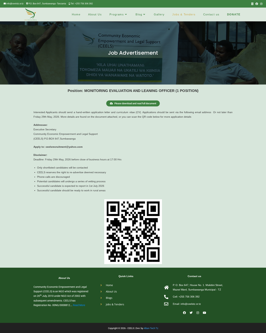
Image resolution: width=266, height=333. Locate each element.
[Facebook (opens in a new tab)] (256, 4)
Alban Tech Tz (151, 328)
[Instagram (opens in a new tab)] (260, 4)
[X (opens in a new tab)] (252, 4)
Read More (79, 305)
